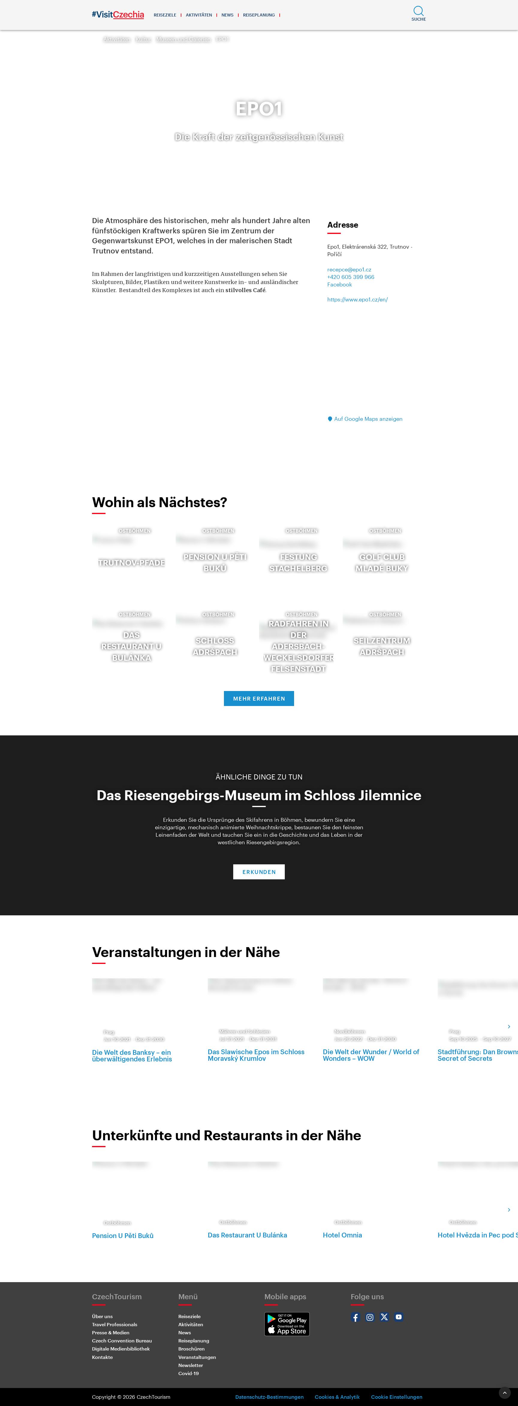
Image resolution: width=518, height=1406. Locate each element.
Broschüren (191, 1348)
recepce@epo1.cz (349, 269)
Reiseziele (165, 14)
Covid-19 (188, 1373)
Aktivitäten (199, 14)
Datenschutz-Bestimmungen (269, 1397)
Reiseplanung (259, 14)
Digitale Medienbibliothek (121, 1348)
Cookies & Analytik (337, 1397)
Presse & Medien (111, 1332)
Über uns (102, 1316)
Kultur (143, 39)
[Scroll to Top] (505, 1393)
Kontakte (102, 1357)
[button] (419, 15)
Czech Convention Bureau (122, 1340)
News (228, 14)
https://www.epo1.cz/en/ (357, 299)
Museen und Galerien (183, 39)
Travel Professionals (114, 1324)
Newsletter (190, 1365)
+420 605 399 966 (350, 277)
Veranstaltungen (197, 1357)
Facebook (339, 284)
